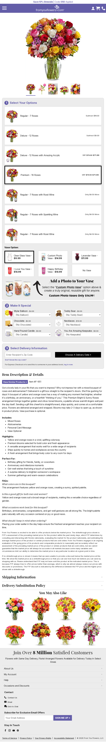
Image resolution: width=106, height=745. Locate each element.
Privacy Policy (26, 738)
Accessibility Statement (64, 738)
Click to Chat (12, 707)
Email (9, 702)
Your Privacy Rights (43, 738)
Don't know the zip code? (15, 360)
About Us (8, 668)
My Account (10, 674)
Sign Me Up (61, 717)
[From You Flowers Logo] (50, 8)
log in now (68, 364)
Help (6, 680)
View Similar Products (14, 382)
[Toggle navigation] (4, 8)
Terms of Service (9, 738)
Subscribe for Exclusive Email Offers (24, 712)
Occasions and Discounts (16, 685)
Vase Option (11, 247)
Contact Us (12, 698)
